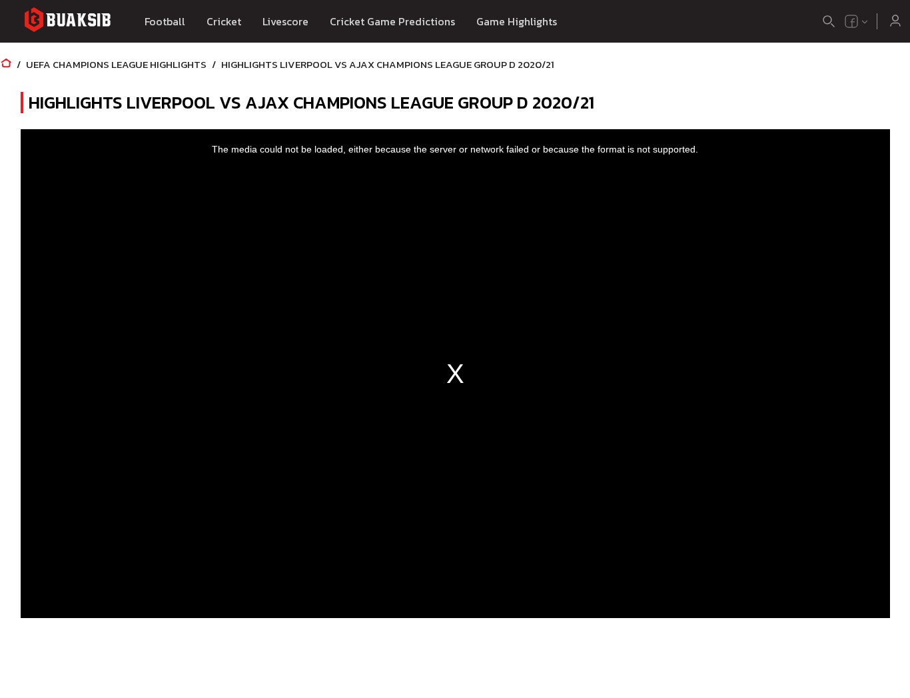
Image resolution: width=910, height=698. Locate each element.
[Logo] (67, 21)
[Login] (895, 21)
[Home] (6, 64)
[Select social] (856, 21)
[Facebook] (851, 21)
